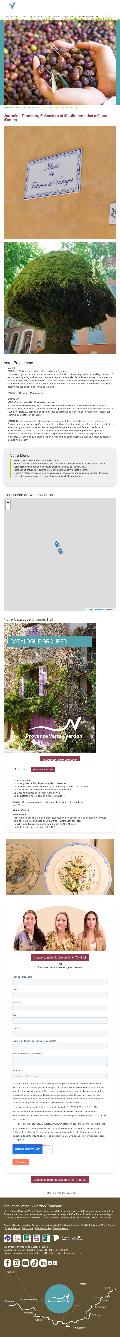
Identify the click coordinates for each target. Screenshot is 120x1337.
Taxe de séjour (60, 1228)
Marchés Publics (43, 1228)
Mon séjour (52, 16)
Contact (7, 1225)
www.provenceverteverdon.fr (28, 1253)
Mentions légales (21, 1225)
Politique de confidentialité (45, 1225)
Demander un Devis (43, 769)
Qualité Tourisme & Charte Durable (98, 1225)
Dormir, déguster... (87, 16)
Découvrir (11, 16)
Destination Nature (31, 16)
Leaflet (88, 609)
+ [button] (8, 502)
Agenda (68, 16)
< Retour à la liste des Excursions (60, 1192)
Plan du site (27, 1228)
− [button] (8, 507)
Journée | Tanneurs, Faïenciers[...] (59, 107)
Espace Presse (12, 1228)
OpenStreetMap (100, 609)
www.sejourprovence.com (69, 1253)
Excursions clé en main (27, 107)
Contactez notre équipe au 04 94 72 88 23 (60, 957)
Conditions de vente (69, 1225)
